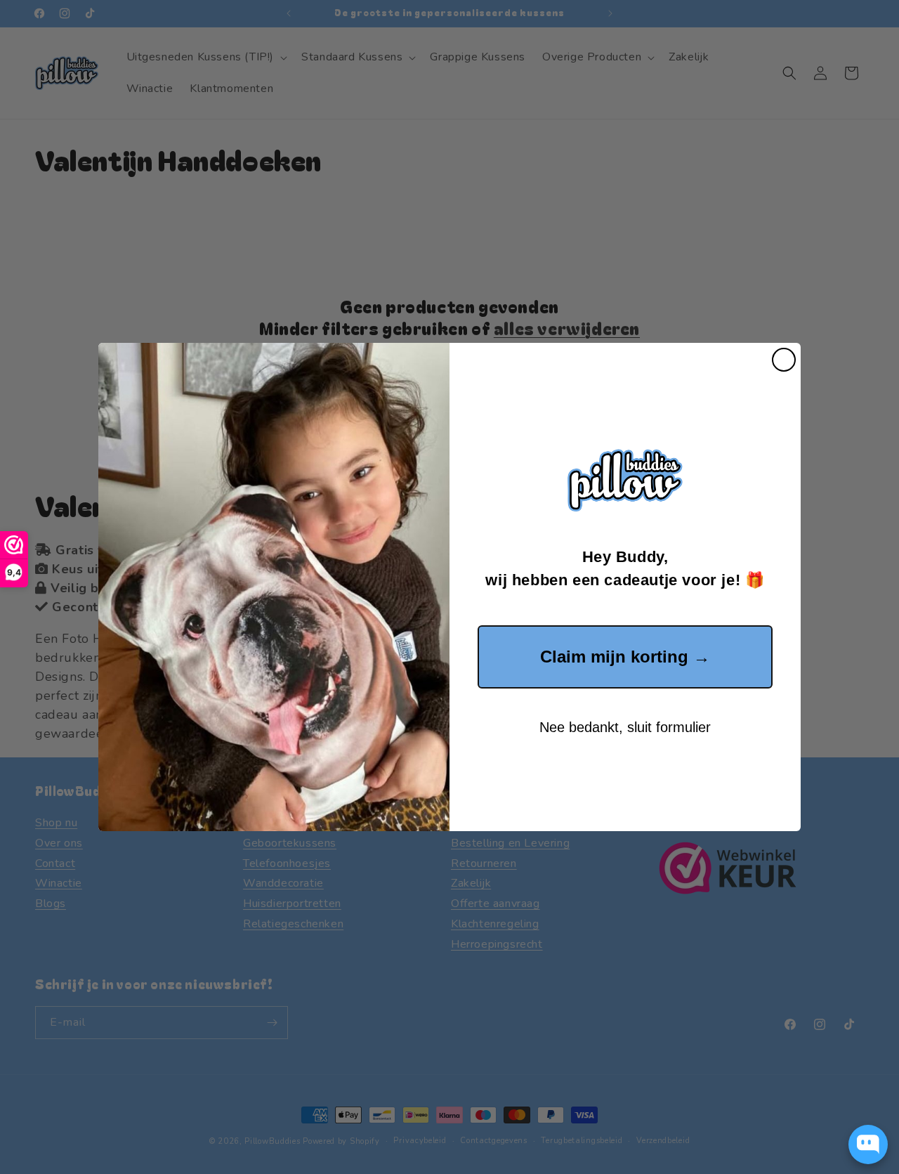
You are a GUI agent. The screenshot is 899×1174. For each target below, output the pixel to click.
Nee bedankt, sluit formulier (625, 727)
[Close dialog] (784, 359)
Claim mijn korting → (625, 656)
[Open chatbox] (868, 1144)
